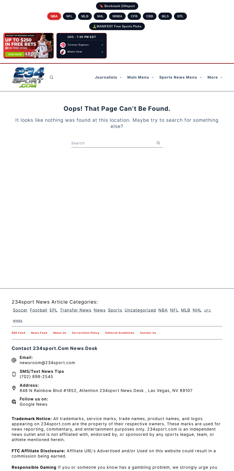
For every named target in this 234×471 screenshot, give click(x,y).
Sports (115, 310)
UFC (207, 310)
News (100, 310)
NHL (100, 16)
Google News (34, 404)
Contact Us (148, 332)
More (212, 77)
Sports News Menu (178, 77)
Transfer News (75, 310)
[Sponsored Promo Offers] (28, 45)
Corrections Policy (86, 332)
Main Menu (138, 77)
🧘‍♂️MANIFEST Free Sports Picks (117, 26)
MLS (165, 16)
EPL (180, 16)
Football (38, 310)
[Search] (51, 77)
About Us (59, 332)
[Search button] (158, 143)
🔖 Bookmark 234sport (117, 6)
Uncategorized (140, 310)
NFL (69, 16)
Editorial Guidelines (119, 332)
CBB (149, 16)
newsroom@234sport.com (47, 362)
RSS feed (18, 332)
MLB (84, 16)
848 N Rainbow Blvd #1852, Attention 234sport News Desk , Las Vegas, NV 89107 (106, 390)
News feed (39, 332)
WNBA (117, 16)
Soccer (20, 310)
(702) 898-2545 (36, 376)
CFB (134, 16)
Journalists (106, 77)
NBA (54, 16)
